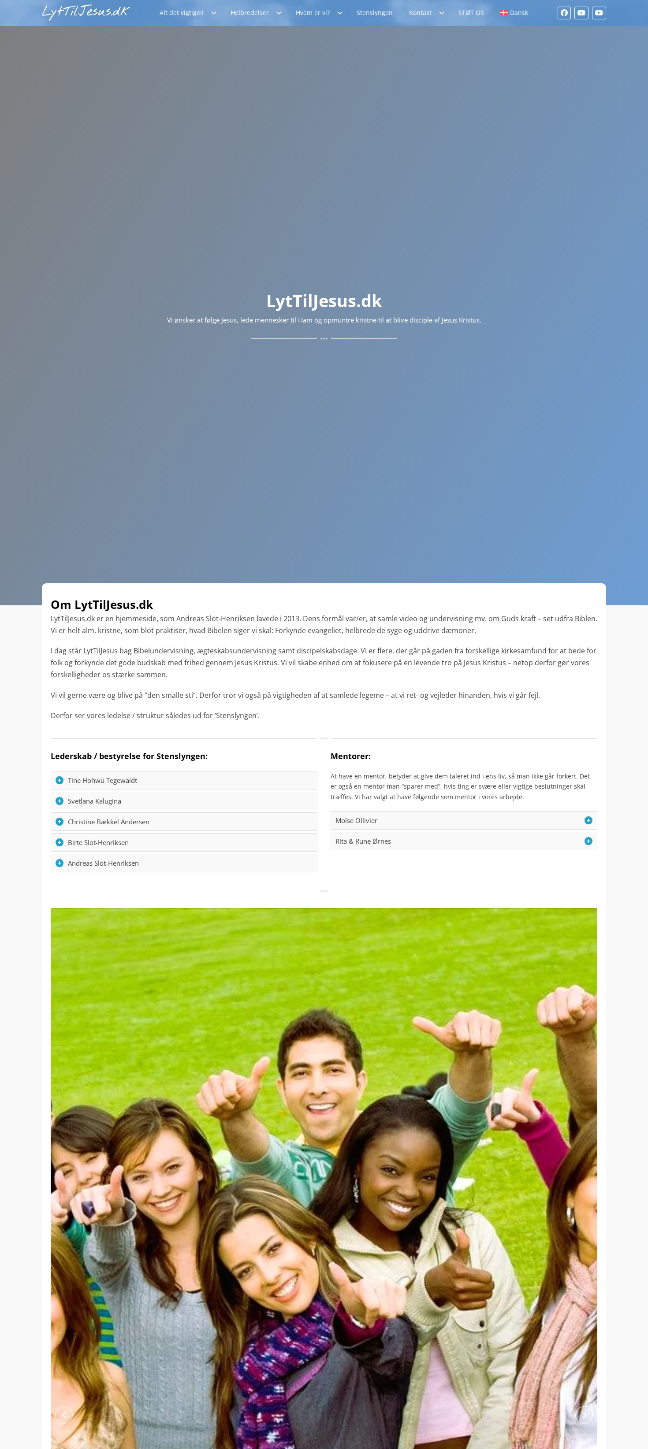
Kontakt (420, 12)
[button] (184, 780)
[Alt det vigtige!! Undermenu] (216, 13)
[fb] (564, 13)
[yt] (581, 13)
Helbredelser (250, 12)
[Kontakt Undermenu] (444, 13)
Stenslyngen (375, 12)
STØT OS (471, 12)
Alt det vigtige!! (182, 12)
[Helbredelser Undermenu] (281, 13)
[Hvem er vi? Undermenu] (342, 13)
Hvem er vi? (313, 12)
